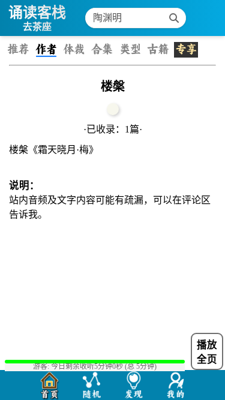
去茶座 (37, 26)
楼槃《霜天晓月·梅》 (53, 150)
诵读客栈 (37, 12)
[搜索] (174, 18)
